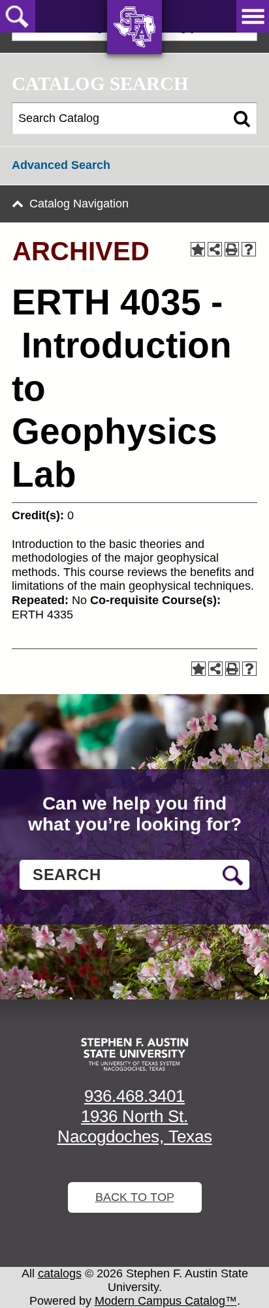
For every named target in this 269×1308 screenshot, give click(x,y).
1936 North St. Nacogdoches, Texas (134, 1126)
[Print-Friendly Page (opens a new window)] (232, 249)
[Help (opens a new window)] (249, 249)
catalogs (60, 1273)
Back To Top (134, 1197)
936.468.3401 (134, 1096)
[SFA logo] (134, 1054)
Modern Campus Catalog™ (166, 1300)
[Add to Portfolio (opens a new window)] (198, 249)
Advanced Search (61, 165)
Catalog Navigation (79, 203)
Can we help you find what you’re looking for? (135, 813)
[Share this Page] (215, 249)
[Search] (242, 118)
